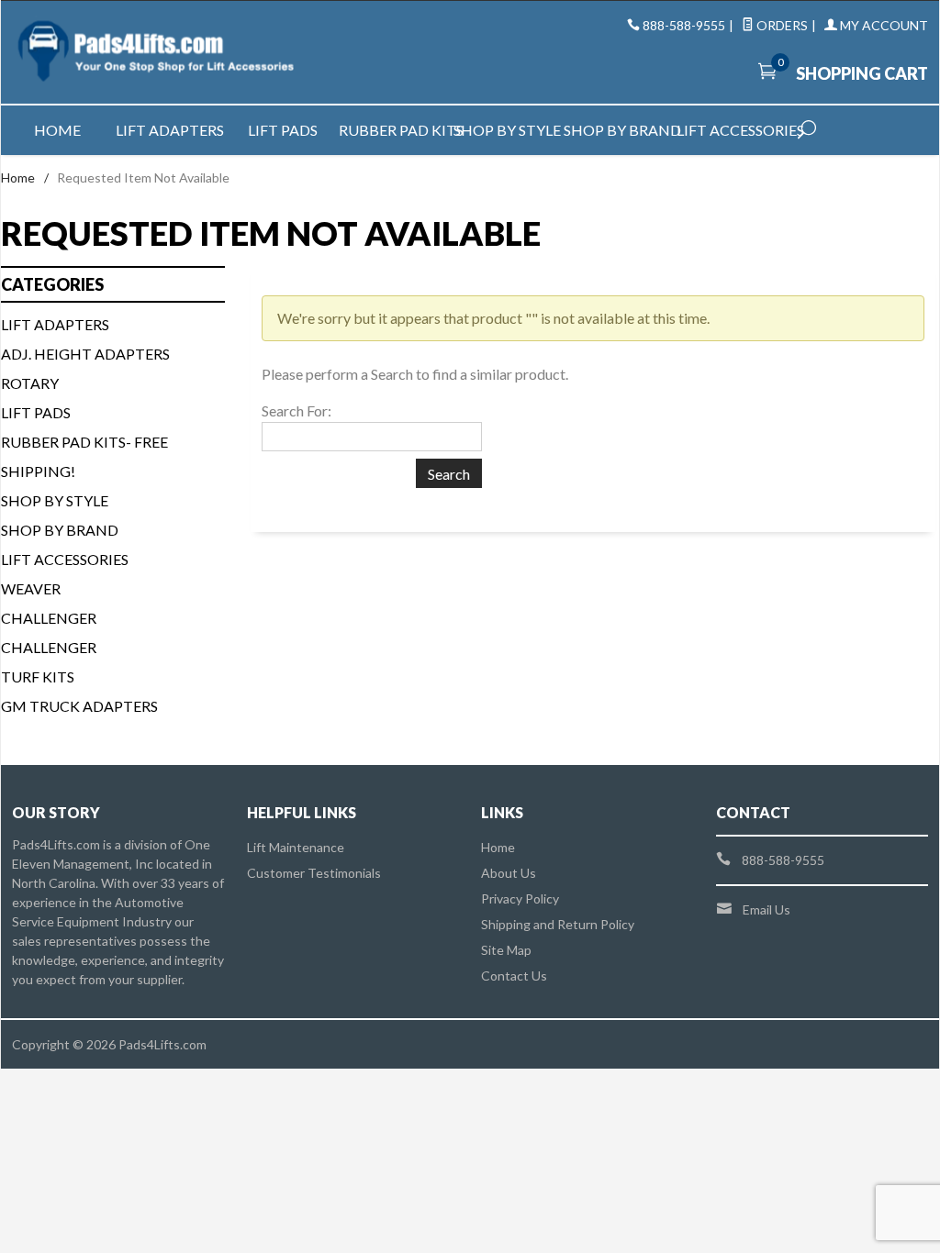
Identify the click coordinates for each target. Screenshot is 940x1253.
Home (57, 130)
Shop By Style (54, 500)
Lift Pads (283, 130)
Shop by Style (507, 130)
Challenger (48, 617)
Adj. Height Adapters (85, 353)
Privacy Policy (520, 898)
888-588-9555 (684, 25)
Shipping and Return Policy (557, 924)
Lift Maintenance (295, 847)
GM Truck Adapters (79, 706)
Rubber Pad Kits (395, 130)
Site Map (506, 950)
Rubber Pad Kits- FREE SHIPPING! (84, 456)
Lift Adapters (170, 130)
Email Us (766, 909)
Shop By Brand (59, 529)
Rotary (30, 383)
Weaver (31, 588)
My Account (882, 25)
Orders (781, 25)
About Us (508, 873)
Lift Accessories (733, 130)
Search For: (296, 410)
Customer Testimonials (314, 873)
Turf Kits (37, 676)
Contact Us (514, 975)
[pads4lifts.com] (157, 53)
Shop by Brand (620, 130)
